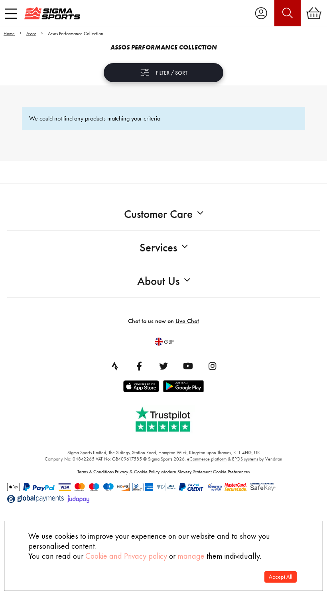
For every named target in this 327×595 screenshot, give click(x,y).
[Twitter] (163, 366)
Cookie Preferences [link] (231, 471)
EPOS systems (245, 459)
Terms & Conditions (95, 471)
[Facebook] (139, 366)
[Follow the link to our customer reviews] (168, 418)
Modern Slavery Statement (186, 471)
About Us (158, 281)
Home (9, 33)
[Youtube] (187, 366)
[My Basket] (314, 13)
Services (158, 247)
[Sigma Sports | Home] (52, 13)
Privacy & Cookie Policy (137, 471)
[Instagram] (212, 366)
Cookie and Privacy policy (126, 556)
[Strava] (114, 366)
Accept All (280, 576)
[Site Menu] (11, 13)
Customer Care (158, 214)
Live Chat (187, 321)
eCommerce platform (207, 459)
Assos (31, 33)
